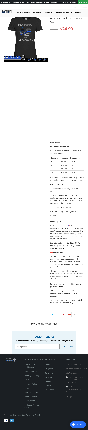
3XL (80, 39)
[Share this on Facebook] (58, 314)
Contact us (28, 388)
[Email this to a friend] (75, 314)
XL (68, 39)
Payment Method (30, 384)
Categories (26, 13)
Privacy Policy (29, 401)
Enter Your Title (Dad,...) (59, 69)
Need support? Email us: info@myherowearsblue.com (22, 2)
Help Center (74, 13)
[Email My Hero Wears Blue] (75, 397)
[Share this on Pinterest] (63, 314)
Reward (66, 13)
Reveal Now (67, 347)
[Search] (84, 13)
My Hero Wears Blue (17, 415)
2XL (74, 39)
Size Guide (79, 35)
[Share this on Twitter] (52, 314)
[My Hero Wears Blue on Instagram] (71, 397)
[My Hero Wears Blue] (7, 11)
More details (59, 248)
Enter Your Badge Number (60, 101)
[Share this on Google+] (69, 314)
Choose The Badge (57, 85)
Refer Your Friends (31, 392)
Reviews (59, 13)
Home (19, 13)
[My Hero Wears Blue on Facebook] (67, 397)
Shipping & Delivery (31, 375)
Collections (38, 13)
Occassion (49, 13)
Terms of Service (30, 396)
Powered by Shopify (33, 415)
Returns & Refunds (31, 371)
